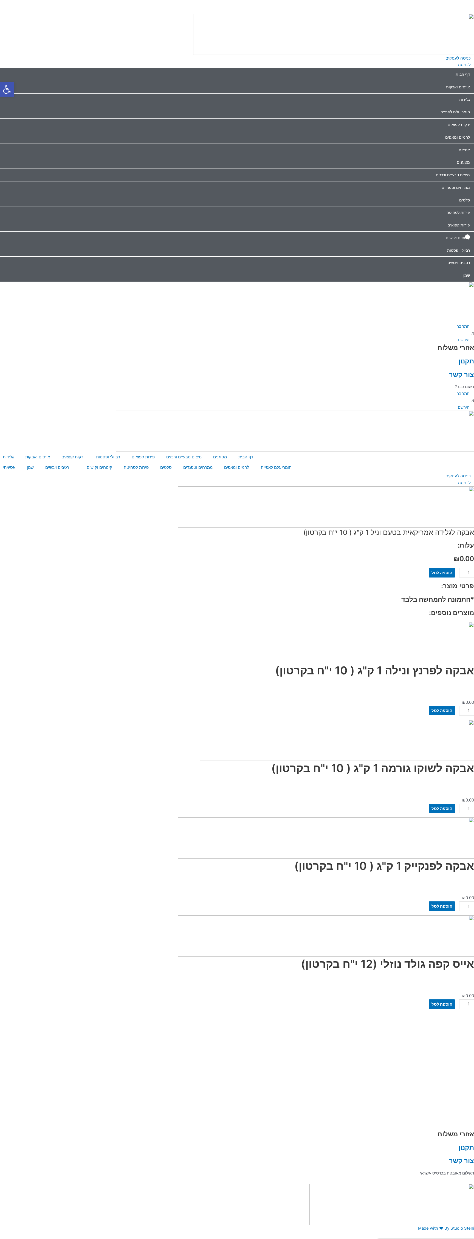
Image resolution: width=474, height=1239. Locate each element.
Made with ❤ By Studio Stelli (446, 1228)
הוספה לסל (441, 572)
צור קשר (461, 374)
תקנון (466, 361)
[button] (237, 3)
